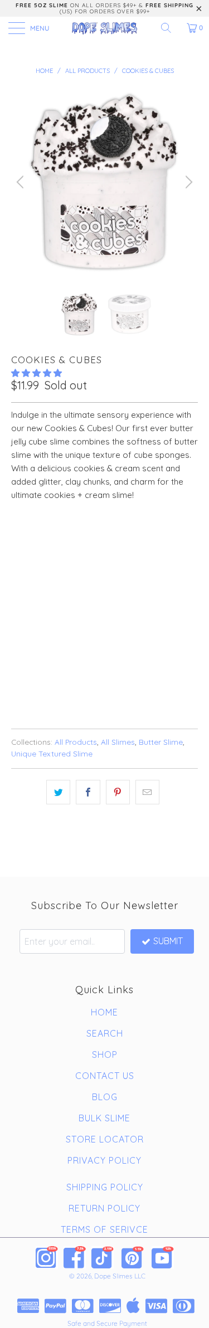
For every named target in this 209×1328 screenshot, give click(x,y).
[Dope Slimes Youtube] (163, 1257)
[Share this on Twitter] (58, 792)
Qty (18, 569)
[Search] (170, 28)
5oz (24, 538)
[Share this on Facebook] (88, 792)
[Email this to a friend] (147, 792)
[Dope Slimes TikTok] (102, 1257)
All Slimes (118, 741)
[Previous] (22, 182)
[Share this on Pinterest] (118, 792)
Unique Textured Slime (52, 753)
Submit (168, 940)
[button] (36, 373)
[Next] (187, 182)
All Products (76, 741)
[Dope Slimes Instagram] (47, 1257)
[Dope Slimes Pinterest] (132, 1257)
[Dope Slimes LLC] (104, 28)
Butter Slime (161, 741)
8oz (55, 538)
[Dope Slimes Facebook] (75, 1257)
